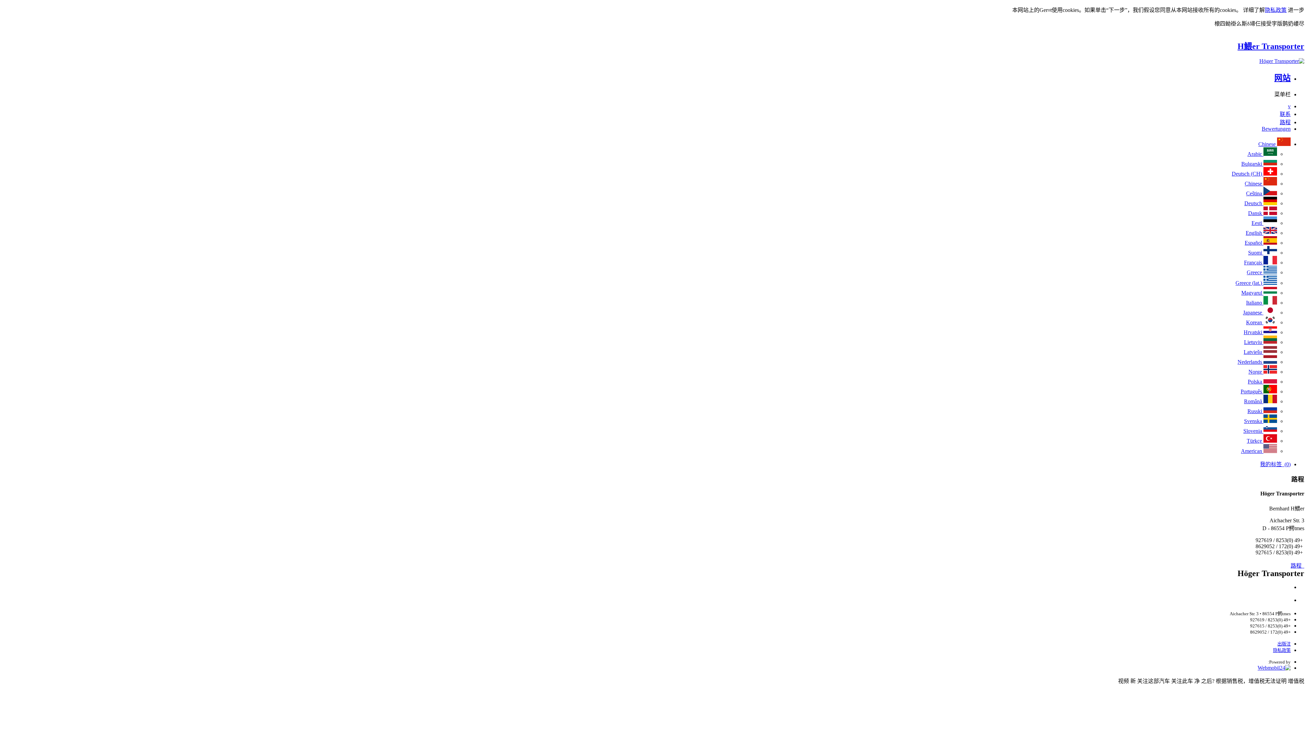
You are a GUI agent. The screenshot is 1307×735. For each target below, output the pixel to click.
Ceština (1254, 193)
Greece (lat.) (1249, 283)
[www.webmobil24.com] (1274, 668)
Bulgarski (1252, 164)
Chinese (1267, 144)
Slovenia (1253, 431)
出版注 (1284, 644)
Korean (1254, 322)
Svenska (1253, 421)
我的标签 (1275, 464)
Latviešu (1253, 352)
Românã (1253, 401)
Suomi (1255, 253)
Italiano (1254, 303)
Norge (1255, 372)
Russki (1255, 411)
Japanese (1253, 312)
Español (1254, 243)
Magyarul (1252, 293)
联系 (1285, 114)
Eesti (1257, 223)
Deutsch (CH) (1247, 174)
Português (1252, 391)
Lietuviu (1253, 342)
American (1252, 451)
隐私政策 (1276, 10)
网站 (1282, 78)
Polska (1255, 382)
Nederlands (1250, 362)
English (1254, 233)
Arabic (1255, 154)
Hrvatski (1253, 332)
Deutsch (1253, 203)
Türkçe (1255, 441)
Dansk (1255, 213)
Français (1253, 262)
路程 (1285, 122)
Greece (1255, 272)
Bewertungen (1276, 129)
